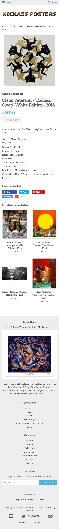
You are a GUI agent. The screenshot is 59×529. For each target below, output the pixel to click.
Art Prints (29, 448)
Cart (54, 2)
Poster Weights (29, 419)
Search (29, 427)
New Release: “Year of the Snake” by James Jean (29, 327)
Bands (29, 463)
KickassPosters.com (32, 507)
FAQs (29, 412)
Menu (9, 2)
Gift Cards (29, 416)
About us (29, 408)
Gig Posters (29, 452)
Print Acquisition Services (29, 423)
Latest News (29, 322)
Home (5, 26)
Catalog (29, 444)
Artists (29, 459)
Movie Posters (29, 455)
